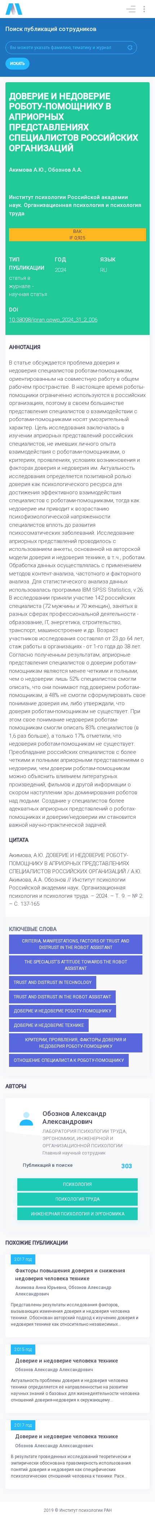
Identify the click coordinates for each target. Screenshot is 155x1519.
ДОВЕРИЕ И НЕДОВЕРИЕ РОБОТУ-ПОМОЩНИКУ (62, 1011)
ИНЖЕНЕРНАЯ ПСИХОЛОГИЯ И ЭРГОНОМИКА (77, 1213)
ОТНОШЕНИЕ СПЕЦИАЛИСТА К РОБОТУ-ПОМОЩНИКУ (69, 1060)
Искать (17, 64)
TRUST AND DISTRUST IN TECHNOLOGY (53, 982)
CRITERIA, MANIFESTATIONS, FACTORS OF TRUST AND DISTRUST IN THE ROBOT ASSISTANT (75, 944)
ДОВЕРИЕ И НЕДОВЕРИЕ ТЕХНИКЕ (49, 1025)
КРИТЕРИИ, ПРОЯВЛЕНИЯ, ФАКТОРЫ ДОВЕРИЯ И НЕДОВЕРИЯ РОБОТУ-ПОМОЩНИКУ (75, 1043)
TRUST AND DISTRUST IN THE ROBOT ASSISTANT (62, 996)
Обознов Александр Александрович (74, 1118)
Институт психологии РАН (85, 1510)
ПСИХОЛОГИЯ (77, 1184)
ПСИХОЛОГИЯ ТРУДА (77, 1199)
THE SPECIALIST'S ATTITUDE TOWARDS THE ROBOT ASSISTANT (76, 965)
